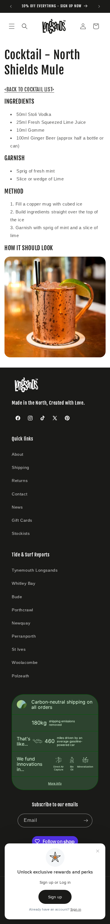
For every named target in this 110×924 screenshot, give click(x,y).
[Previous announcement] (10, 6)
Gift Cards (22, 520)
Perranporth (24, 636)
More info (55, 783)
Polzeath (20, 676)
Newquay (21, 623)
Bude (17, 596)
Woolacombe (25, 662)
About (17, 454)
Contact (19, 494)
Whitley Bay (23, 583)
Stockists (21, 533)
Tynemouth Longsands (34, 570)
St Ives (19, 649)
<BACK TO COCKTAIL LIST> (29, 89)
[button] (11, 26)
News (17, 507)
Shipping (20, 467)
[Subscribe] (85, 820)
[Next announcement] (99, 6)
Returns (20, 480)
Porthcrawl (22, 610)
